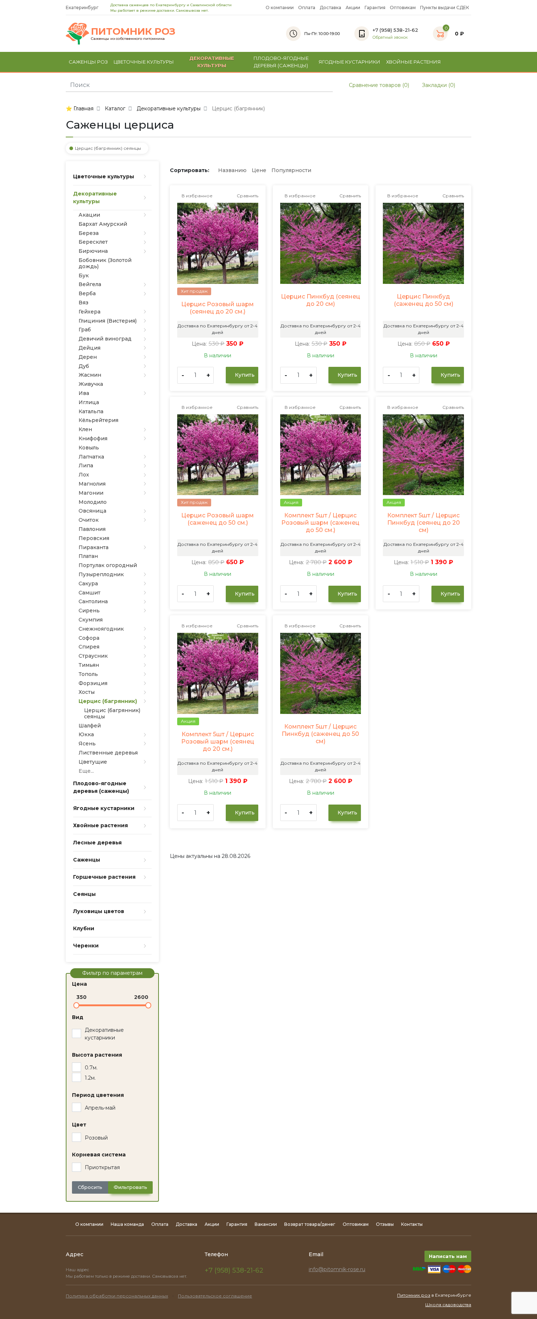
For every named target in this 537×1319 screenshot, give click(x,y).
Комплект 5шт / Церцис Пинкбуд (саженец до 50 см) (320, 734)
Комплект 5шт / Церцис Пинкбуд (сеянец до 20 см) (423, 522)
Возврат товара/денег (309, 1224)
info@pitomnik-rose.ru (337, 1269)
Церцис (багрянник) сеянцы (108, 148)
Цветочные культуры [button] (144, 62)
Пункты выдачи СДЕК (444, 7)
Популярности (291, 170)
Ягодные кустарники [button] (349, 62)
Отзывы (385, 1224)
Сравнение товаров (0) (378, 85)
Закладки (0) (437, 85)
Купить (244, 375)
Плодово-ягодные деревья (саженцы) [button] (281, 61)
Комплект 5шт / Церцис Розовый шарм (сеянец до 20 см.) (217, 741)
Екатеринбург (83, 7)
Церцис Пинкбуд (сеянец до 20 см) (320, 300)
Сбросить (90, 1187)
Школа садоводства (448, 1304)
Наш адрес (78, 1269)
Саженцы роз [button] (88, 62)
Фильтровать (130, 1187)
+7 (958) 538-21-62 (234, 1270)
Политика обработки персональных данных (117, 1296)
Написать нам (448, 1256)
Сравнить (247, 195)
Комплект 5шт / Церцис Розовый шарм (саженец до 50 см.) (320, 522)
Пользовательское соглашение (215, 1296)
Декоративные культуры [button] (211, 61)
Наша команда (127, 1224)
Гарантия (375, 7)
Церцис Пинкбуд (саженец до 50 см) (423, 300)
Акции (353, 7)
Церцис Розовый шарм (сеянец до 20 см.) (217, 308)
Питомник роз (413, 1295)
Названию (232, 170)
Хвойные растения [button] (413, 62)
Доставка (330, 7)
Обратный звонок (390, 37)
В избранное (196, 195)
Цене (259, 170)
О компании (280, 7)
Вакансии (266, 1224)
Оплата (306, 7)
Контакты (412, 1224)
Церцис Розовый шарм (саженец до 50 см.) (217, 519)
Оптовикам (403, 7)
